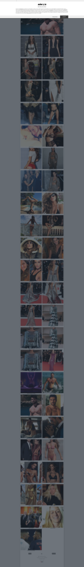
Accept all (64, 16)
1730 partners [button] (21, 8)
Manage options (55, 16)
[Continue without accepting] (16, 1)
